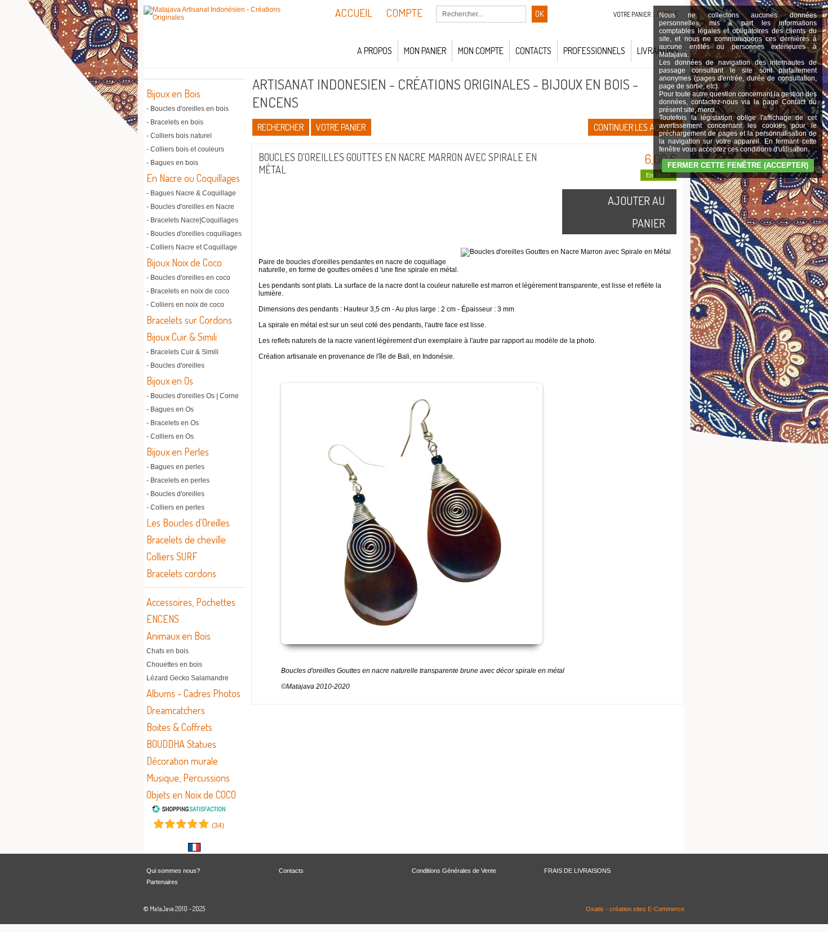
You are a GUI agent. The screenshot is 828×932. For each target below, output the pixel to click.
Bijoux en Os (169, 380)
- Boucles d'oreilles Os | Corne (192, 396)
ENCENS (162, 619)
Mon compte (481, 50)
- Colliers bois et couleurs (185, 149)
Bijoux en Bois (173, 93)
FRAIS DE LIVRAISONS (577, 870)
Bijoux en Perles (177, 451)
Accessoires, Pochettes (190, 602)
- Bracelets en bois (174, 122)
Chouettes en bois (174, 664)
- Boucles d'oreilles (175, 365)
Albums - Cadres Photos (193, 693)
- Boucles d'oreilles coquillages (194, 234)
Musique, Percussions (188, 778)
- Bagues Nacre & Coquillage (191, 193)
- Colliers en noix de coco (185, 305)
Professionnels (594, 50)
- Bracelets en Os (172, 423)
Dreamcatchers (175, 710)
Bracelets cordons (181, 573)
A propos (374, 50)
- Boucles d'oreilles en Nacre (190, 207)
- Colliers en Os (170, 436)
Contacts (533, 50)
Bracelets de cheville (186, 539)
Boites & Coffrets (179, 727)
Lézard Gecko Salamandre (187, 678)
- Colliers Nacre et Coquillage (191, 247)
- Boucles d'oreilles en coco (188, 278)
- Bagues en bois (172, 163)
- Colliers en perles (175, 507)
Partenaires (162, 882)
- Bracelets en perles (178, 480)
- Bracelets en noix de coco (187, 291)
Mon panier (425, 50)
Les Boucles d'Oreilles (188, 522)
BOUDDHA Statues (181, 744)
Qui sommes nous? (173, 870)
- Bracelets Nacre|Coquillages (192, 220)
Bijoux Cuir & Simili (181, 337)
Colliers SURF (171, 556)
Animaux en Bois (178, 636)
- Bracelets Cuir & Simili (182, 352)
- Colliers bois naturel (179, 136)
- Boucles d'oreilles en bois (187, 109)
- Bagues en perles (175, 467)
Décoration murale (182, 761)
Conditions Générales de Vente (454, 870)
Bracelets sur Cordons (189, 320)
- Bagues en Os (170, 409)
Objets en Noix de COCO (191, 794)
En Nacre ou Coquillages (193, 178)
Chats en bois (167, 651)
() (218, 826)
